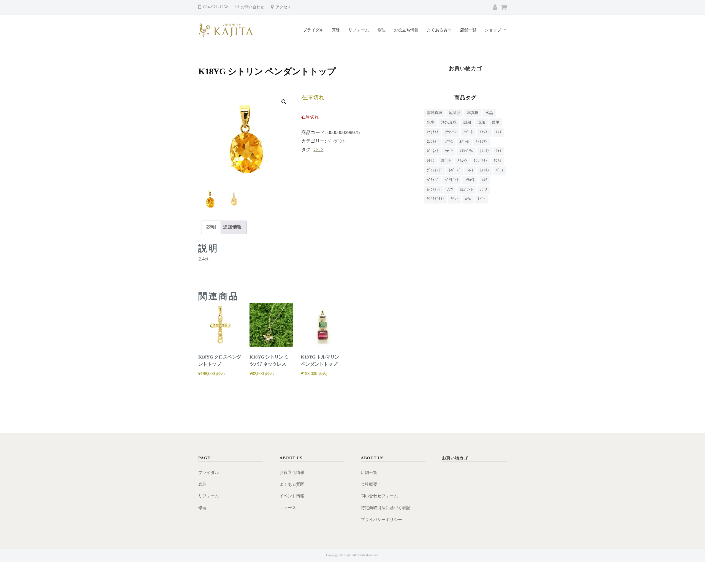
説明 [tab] (211, 227)
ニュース (288, 507)
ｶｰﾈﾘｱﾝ (481, 142)
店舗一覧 (468, 30)
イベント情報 (292, 495)
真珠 (336, 30)
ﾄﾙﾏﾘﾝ (484, 170)
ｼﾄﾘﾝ (318, 149)
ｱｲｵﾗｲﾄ (432, 132)
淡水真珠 (449, 122)
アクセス (283, 7)
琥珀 (481, 122)
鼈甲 (496, 122)
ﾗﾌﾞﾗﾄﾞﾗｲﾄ (435, 199)
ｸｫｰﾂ (449, 151)
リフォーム (358, 30)
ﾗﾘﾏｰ (455, 199)
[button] (284, 102)
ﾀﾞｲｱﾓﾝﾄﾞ (434, 170)
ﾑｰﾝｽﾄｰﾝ (433, 190)
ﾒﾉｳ (450, 190)
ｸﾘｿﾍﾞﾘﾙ (466, 151)
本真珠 (473, 113)
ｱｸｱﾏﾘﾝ (451, 132)
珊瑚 (467, 122)
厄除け (454, 113)
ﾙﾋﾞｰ (481, 199)
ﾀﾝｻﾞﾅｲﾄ (480, 161)
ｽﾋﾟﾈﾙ (446, 161)
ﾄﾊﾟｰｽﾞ (454, 170)
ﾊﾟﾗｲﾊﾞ (432, 180)
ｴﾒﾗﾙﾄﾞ (432, 142)
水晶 (489, 113)
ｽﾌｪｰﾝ (462, 161)
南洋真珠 (434, 113)
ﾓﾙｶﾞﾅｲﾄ (466, 190)
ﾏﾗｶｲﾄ (470, 180)
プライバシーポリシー (381, 519)
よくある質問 (439, 30)
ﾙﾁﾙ (468, 199)
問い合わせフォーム (379, 495)
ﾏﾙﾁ (484, 180)
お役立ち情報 (406, 30)
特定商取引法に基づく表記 (385, 507)
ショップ (493, 30)
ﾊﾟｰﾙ (499, 170)
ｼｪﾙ (498, 151)
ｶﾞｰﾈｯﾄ (432, 151)
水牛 (431, 122)
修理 (381, 30)
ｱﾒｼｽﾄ (484, 132)
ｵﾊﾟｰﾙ (464, 142)
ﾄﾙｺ (470, 170)
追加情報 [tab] (232, 227)
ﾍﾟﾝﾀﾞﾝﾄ (336, 141)
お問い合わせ (252, 7)
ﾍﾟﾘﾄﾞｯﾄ (452, 180)
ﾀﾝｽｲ (497, 161)
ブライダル (313, 30)
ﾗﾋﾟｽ (483, 190)
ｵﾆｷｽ (449, 142)
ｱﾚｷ (498, 132)
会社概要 (369, 484)
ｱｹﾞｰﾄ (468, 132)
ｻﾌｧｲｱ (484, 151)
